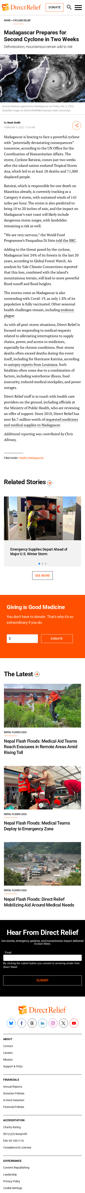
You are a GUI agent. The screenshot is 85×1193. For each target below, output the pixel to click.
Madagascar (36, 458)
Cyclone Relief (22, 20)
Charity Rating (12, 1127)
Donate (57, 638)
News (7, 20)
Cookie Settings (12, 1188)
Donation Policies (13, 1093)
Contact (8, 1046)
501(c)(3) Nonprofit (15, 1134)
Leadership (10, 1174)
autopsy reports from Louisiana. (33, 364)
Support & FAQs (13, 1066)
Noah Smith (13, 122)
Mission (8, 1059)
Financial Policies (13, 1106)
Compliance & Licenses (17, 1147)
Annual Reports (12, 1086)
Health (23, 458)
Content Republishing (16, 1167)
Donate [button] (55, 7)
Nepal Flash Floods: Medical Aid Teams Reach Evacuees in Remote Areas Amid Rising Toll (40, 747)
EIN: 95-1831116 (13, 1140)
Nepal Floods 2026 (15, 732)
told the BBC (66, 240)
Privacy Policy (11, 1181)
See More (42, 575)
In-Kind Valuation (13, 1100)
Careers (8, 1052)
